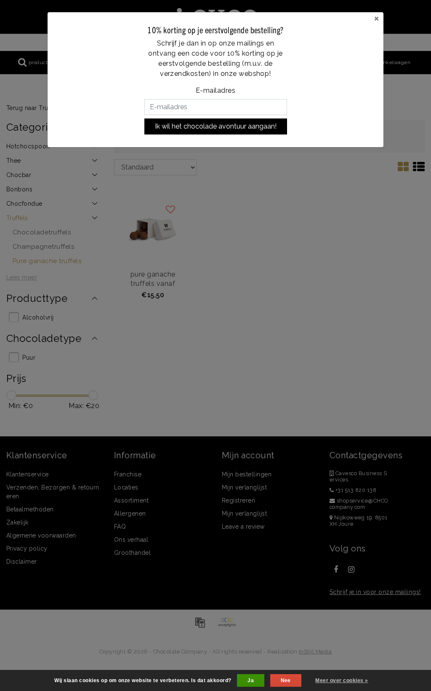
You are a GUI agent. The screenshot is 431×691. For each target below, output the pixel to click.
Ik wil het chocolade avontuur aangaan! (216, 126)
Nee (286, 680)
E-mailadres (215, 90)
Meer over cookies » (341, 680)
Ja (250, 680)
